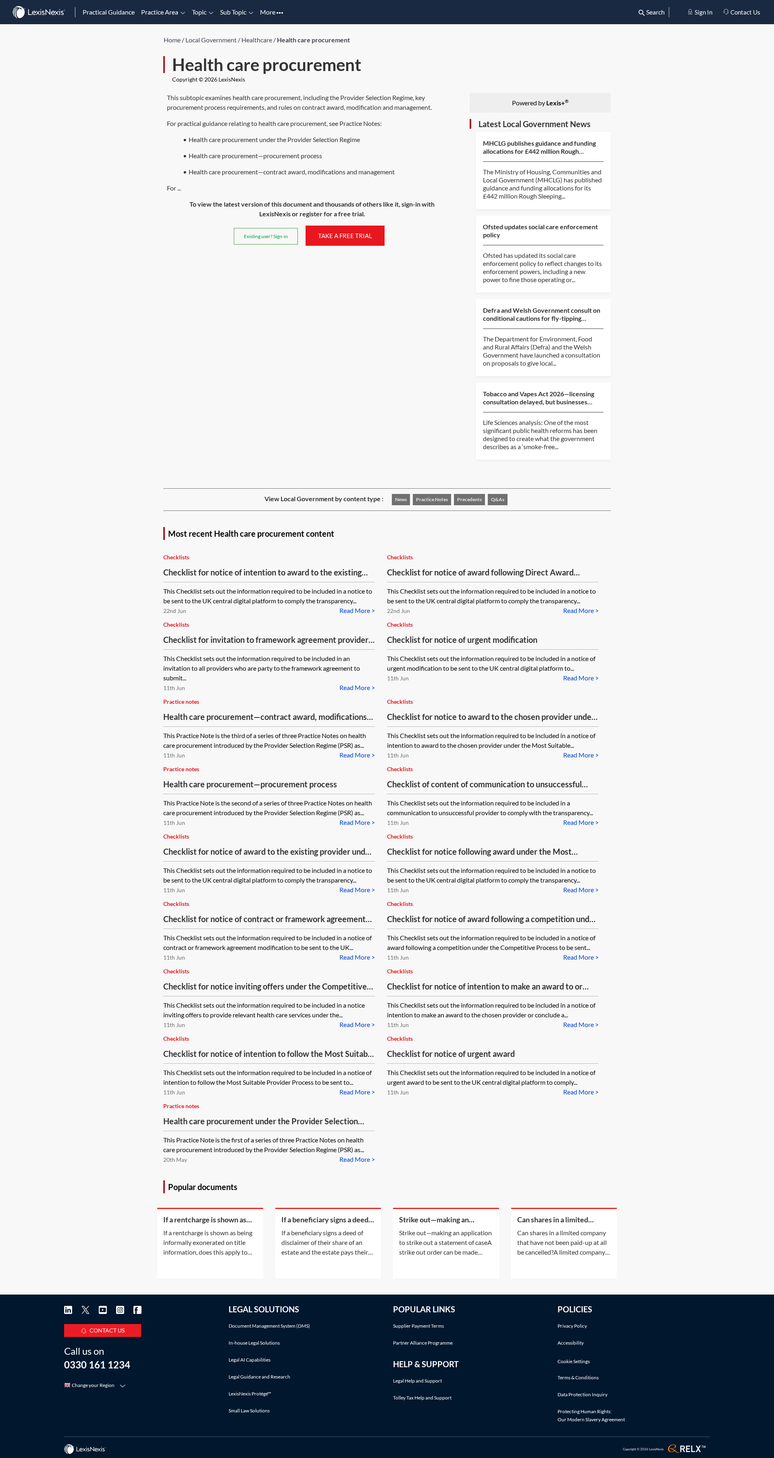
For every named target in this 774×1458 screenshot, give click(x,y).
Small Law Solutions (249, 1411)
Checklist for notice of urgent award (451, 1053)
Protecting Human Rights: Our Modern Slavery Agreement (591, 1415)
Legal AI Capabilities (249, 1360)
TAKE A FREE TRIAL (345, 235)
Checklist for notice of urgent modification (462, 639)
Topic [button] (199, 12)
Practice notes (432, 499)
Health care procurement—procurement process (250, 784)
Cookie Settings (574, 1361)
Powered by (540, 102)
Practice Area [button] (159, 12)
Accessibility (571, 1343)
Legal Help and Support (417, 1381)
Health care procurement (313, 40)
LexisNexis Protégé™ (250, 1394)
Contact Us (744, 12)
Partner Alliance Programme (423, 1343)
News (401, 499)
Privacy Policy (572, 1326)
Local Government (211, 40)
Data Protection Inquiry (583, 1394)
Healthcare (256, 40)
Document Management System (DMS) (269, 1326)
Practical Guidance (109, 12)
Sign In (702, 12)
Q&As (497, 499)
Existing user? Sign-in (266, 236)
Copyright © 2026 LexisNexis (208, 79)
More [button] (268, 12)
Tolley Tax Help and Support (422, 1398)
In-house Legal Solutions (254, 1343)
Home (172, 40)
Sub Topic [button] (233, 12)
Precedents (469, 499)
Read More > (357, 610)
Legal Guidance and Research (259, 1377)
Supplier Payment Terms (418, 1326)
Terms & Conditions (578, 1377)
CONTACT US (107, 1330)
